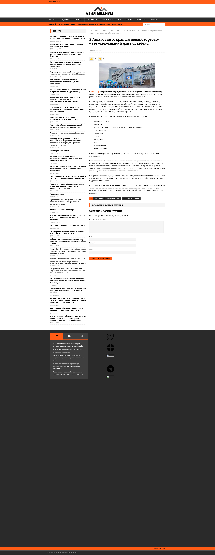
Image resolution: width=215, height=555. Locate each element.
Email (91, 243)
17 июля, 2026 (55, 173)
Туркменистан (113, 198)
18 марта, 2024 (97, 50)
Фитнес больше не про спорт (62, 210)
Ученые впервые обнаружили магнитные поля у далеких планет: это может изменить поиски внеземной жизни (68, 318)
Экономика (107, 20)
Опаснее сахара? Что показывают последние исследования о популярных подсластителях (67, 109)
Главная (53, 20)
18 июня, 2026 (55, 285)
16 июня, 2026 (55, 305)
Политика (92, 20)
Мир (119, 20)
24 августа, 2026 (56, 49)
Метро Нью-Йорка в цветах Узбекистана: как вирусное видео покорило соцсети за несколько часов (68, 251)
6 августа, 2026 (55, 86)
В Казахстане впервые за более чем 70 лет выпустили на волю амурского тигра (68, 91)
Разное (154, 20)
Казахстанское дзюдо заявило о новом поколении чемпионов (66, 45)
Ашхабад (99, 198)
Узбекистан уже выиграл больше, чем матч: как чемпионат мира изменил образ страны (68, 241)
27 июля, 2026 (55, 147)
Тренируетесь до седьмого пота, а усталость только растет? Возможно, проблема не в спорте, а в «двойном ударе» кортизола (65, 142)
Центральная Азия (71, 20)
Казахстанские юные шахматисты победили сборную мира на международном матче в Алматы (65, 100)
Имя (91, 236)
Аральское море (57, 194)
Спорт (129, 20)
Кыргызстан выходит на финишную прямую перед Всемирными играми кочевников (65, 64)
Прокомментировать (97, 219)
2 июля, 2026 (55, 212)
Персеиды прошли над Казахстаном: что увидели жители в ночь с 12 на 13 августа (67, 73)
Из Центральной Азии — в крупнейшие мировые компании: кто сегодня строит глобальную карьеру (67, 271)
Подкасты (141, 20)
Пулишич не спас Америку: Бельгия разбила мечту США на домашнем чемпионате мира (65, 202)
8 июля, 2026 (55, 196)
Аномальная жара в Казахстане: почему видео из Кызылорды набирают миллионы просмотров (67, 186)
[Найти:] (154, 24)
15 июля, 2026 (55, 181)
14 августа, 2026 (56, 59)
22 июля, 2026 (55, 163)
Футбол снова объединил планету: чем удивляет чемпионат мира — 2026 (66, 309)
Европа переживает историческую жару (67, 225)
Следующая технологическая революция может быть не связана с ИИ (68, 232)
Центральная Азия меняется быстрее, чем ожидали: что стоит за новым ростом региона (68, 291)
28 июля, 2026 (55, 135)
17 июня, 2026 (55, 295)
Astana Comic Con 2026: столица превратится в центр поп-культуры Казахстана (65, 82)
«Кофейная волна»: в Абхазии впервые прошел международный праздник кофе (67, 37)
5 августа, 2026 (55, 104)
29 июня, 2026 (55, 222)
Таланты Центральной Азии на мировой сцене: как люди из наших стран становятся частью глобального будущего (68, 261)
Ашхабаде (95, 92)
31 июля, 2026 (55, 114)
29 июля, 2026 (55, 130)
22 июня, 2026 (55, 265)
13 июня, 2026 (55, 323)
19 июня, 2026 (55, 275)
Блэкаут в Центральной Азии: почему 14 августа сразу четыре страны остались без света (67, 54)
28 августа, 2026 (56, 41)
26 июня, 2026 (55, 236)
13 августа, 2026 (56, 68)
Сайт (91, 249)
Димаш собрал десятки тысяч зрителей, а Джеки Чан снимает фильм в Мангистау (68, 177)
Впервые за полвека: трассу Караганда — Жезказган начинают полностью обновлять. (67, 218)
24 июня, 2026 (55, 255)
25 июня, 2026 (55, 246)
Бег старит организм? (59, 151)
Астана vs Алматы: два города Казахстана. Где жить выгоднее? (64, 118)
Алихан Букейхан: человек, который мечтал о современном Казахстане (66, 126)
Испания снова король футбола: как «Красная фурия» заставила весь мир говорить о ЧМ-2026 (66, 159)
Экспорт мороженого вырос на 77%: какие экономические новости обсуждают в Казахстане (68, 168)
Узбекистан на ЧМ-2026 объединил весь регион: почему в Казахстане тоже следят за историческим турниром (68, 300)
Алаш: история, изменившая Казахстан (67, 133)
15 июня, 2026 (55, 313)
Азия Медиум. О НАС (159, 548)
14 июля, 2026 (55, 191)
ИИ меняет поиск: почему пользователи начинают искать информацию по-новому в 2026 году (68, 281)
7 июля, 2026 (55, 206)
